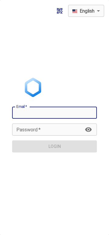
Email (21, 107)
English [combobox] (87, 11)
